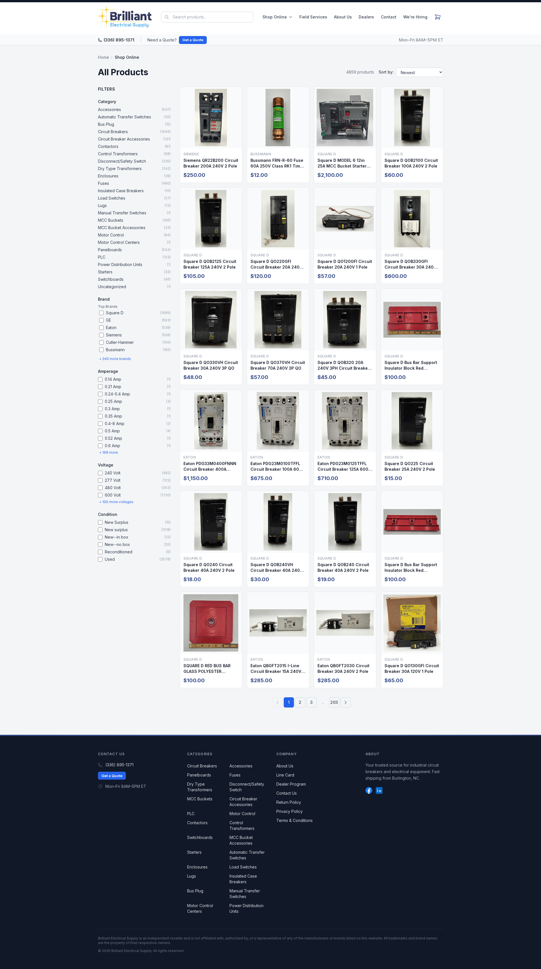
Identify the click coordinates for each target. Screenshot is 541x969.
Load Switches (243, 867)
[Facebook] (368, 790)
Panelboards (199, 775)
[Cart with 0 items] (437, 17)
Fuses (235, 775)
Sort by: (386, 72)
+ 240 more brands (115, 359)
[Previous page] (277, 702)
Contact (388, 16)
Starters (194, 852)
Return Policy (288, 802)
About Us (343, 16)
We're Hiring (415, 16)
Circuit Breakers (202, 765)
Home (103, 57)
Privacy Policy (289, 811)
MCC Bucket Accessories (241, 840)
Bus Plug (195, 890)
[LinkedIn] (379, 790)
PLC (191, 813)
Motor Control (242, 813)
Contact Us (286, 793)
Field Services (313, 16)
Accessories (240, 765)
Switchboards (200, 837)
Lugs (191, 876)
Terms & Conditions (294, 820)
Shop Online (274, 16)
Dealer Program (291, 784)
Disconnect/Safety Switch (246, 787)
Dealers (366, 16)
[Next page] (346, 702)
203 (334, 702)
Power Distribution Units (246, 908)
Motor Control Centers (200, 908)
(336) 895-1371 (119, 40)
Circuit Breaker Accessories (243, 801)
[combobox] (207, 17)
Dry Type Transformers (199, 787)
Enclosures (197, 867)
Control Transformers (241, 825)
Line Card (285, 775)
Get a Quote (192, 39)
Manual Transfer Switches (244, 893)
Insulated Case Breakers (243, 879)
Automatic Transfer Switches (247, 855)
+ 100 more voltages (116, 502)
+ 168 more (108, 452)
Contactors (197, 822)
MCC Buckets (199, 798)
